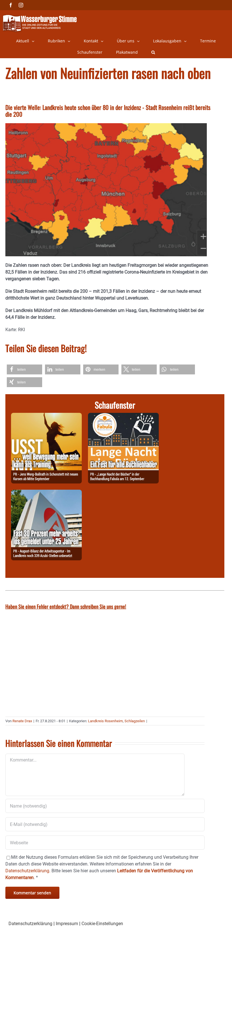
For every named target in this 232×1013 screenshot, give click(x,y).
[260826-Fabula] (123, 416)
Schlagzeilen (134, 721)
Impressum (67, 923)
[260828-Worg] (46, 416)
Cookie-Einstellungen (102, 923)
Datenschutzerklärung (30, 923)
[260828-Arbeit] (46, 493)
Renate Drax (22, 721)
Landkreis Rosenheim (105, 721)
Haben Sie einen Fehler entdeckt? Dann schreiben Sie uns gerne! (65, 606)
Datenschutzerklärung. (27, 870)
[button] (153, 52)
